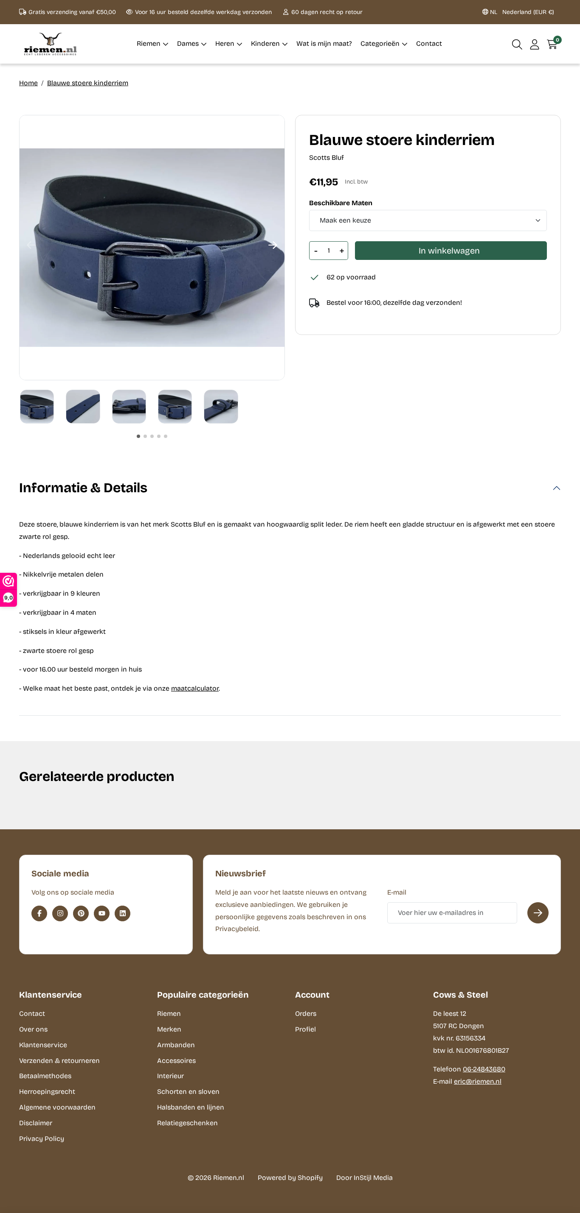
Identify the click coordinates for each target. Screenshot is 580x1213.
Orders (305, 1013)
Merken (169, 1029)
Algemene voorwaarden (57, 1107)
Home (28, 83)
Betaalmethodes (45, 1076)
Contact (32, 1013)
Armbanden (176, 1045)
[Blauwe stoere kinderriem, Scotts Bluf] (152, 247)
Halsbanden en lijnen (190, 1107)
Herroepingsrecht (47, 1092)
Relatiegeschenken (187, 1123)
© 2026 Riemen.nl (216, 1178)
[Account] (534, 43)
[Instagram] (60, 913)
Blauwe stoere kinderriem (87, 83)
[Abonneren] (538, 912)
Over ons (33, 1029)
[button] (517, 43)
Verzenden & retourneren (59, 1061)
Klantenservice (43, 1045)
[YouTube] (102, 913)
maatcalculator (195, 688)
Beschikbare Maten (340, 203)
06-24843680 (484, 1069)
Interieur (170, 1076)
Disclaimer (35, 1123)
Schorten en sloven (188, 1092)
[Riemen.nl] (50, 44)
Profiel (305, 1029)
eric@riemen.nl (477, 1081)
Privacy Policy (41, 1139)
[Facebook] (39, 913)
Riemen (169, 1013)
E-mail (396, 892)
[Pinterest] (81, 913)
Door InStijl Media (364, 1178)
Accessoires (176, 1061)
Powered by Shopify (290, 1178)
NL (521, 12)
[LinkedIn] (122, 913)
